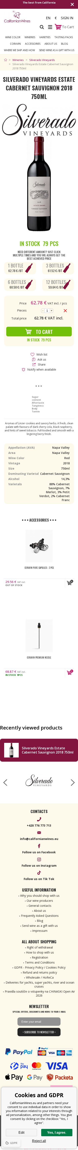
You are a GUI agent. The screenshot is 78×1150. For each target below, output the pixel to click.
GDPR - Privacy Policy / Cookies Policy (40, 967)
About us (40, 911)
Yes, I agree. (56, 1132)
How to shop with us (40, 952)
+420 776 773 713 (39, 825)
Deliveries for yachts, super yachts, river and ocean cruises (40, 984)
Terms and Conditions (40, 962)
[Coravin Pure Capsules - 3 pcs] (39, 546)
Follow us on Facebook (39, 852)
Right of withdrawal (40, 947)
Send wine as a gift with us (56, 50)
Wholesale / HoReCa (40, 977)
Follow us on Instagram (39, 866)
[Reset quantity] (65, 310)
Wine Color (12, 37)
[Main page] (6, 60)
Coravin (15, 44)
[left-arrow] (5, 782)
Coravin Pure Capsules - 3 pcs (39, 567)
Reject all (39, 1141)
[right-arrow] (73, 782)
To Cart (44, 331)
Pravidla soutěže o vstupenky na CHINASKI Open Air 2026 (40, 993)
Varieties (44, 37)
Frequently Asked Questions (40, 916)
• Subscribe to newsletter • (39, 1032)
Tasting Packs (63, 37)
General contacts (39, 906)
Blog (64, 44)
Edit (21, 1132)
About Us (51, 44)
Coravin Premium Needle (39, 657)
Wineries (30, 37)
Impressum (39, 931)
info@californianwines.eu (39, 839)
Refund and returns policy (40, 972)
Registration (40, 957)
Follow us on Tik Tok (39, 879)
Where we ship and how (19, 50)
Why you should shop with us (39, 896)
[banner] (20, 16)
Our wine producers (40, 901)
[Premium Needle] (39, 635)
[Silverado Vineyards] (39, 780)
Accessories (32, 44)
